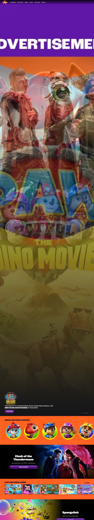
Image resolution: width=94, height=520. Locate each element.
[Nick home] (5, 2)
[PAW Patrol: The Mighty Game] (31, 489)
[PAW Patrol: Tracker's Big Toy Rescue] (50, 489)
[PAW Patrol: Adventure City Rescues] (13, 489)
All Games (86, 482)
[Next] (92, 431)
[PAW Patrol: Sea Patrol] (68, 489)
